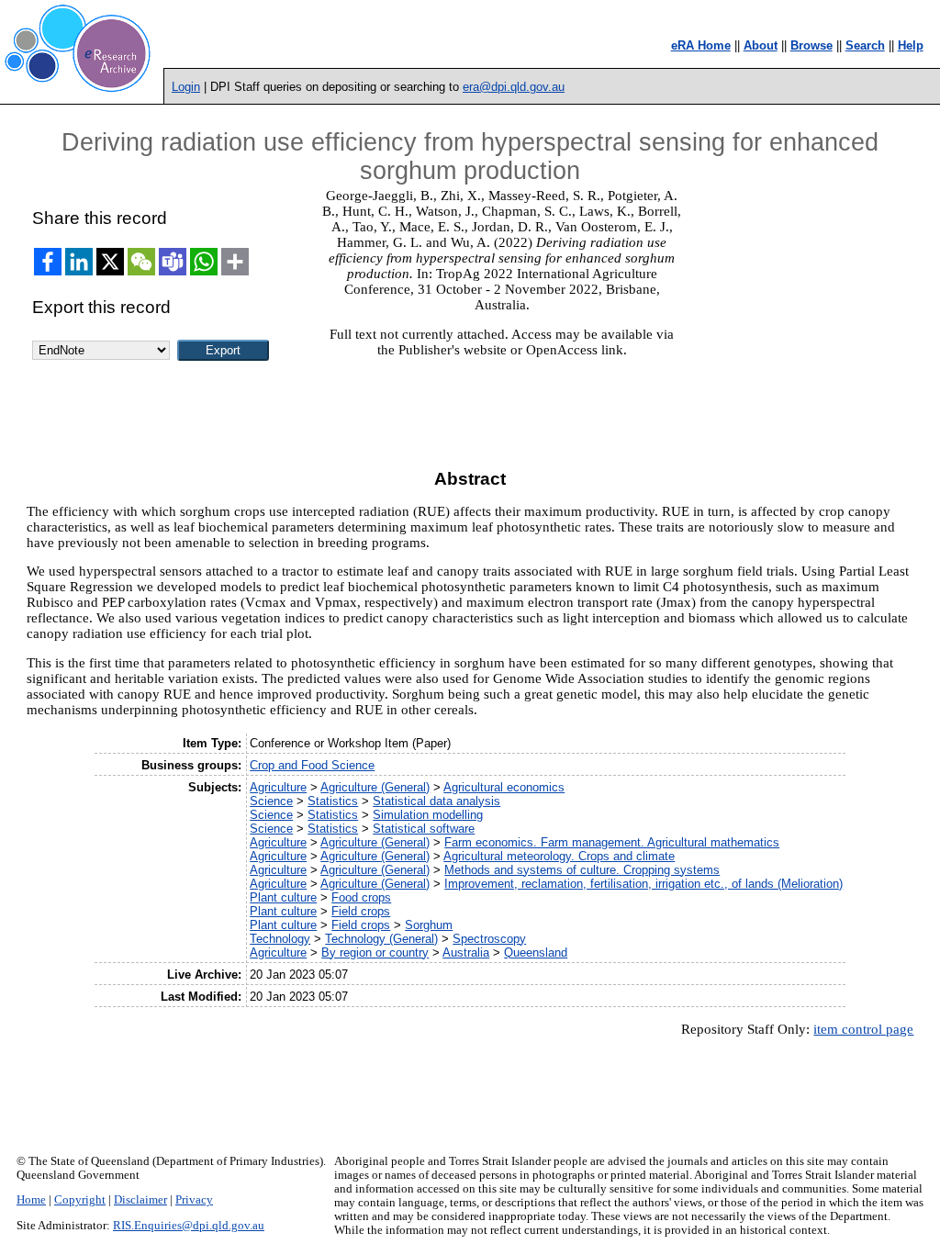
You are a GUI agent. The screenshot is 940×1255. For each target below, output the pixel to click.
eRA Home (701, 45)
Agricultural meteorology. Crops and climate (559, 856)
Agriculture (278, 787)
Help (910, 45)
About (761, 45)
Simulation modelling (428, 815)
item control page (863, 1029)
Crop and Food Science (312, 765)
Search (865, 45)
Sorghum (429, 925)
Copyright (80, 1199)
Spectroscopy (489, 939)
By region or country (375, 952)
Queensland (535, 952)
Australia (465, 952)
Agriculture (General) (375, 787)
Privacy (194, 1199)
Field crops (360, 911)
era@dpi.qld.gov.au (514, 87)
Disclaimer (140, 1199)
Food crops (361, 897)
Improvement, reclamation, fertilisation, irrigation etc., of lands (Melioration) (643, 884)
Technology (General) (381, 939)
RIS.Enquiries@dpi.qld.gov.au (188, 1225)
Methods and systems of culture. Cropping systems (582, 870)
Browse (811, 45)
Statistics (333, 801)
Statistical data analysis (436, 801)
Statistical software (424, 828)
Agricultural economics (504, 787)
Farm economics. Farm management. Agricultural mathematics (611, 842)
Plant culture (283, 897)
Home (31, 1199)
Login (186, 87)
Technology (280, 939)
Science (271, 801)
